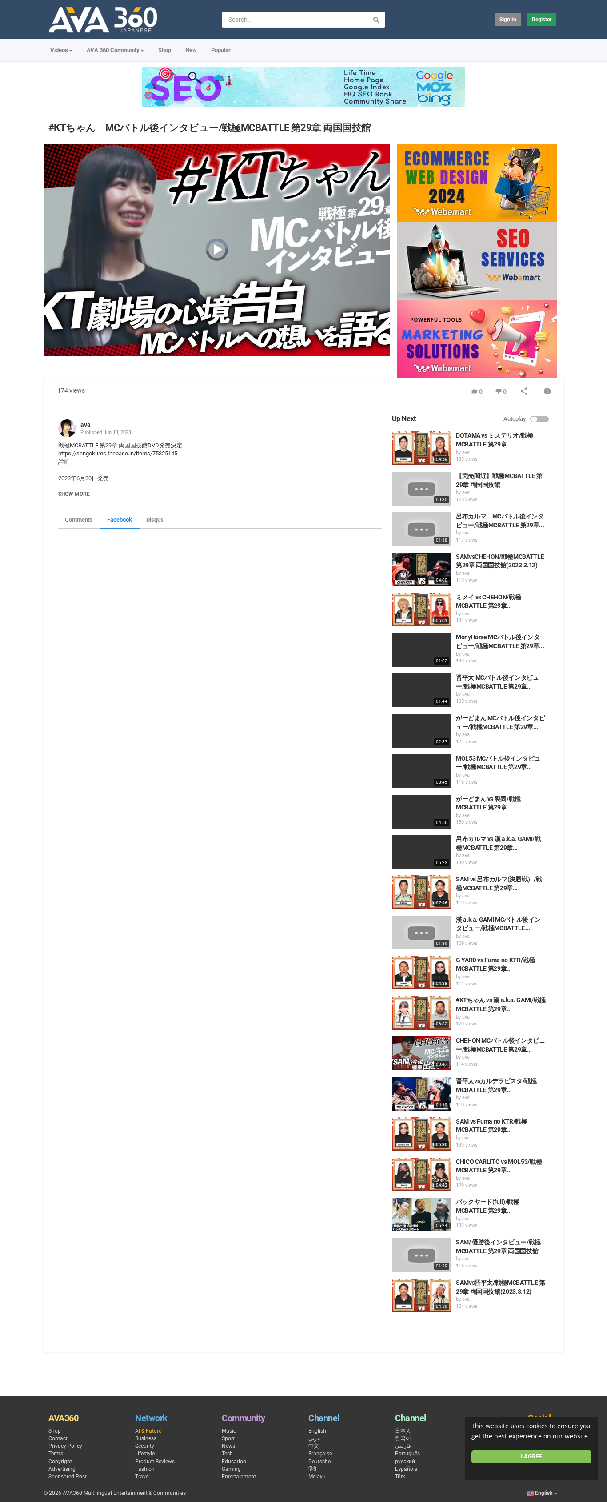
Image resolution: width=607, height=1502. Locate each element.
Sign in (507, 19)
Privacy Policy (65, 1446)
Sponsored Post (67, 1477)
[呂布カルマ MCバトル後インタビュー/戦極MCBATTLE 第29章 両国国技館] (421, 529)
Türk (400, 1477)
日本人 (403, 1431)
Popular (221, 50)
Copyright (60, 1461)
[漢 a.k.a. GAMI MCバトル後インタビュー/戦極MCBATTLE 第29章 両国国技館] (421, 932)
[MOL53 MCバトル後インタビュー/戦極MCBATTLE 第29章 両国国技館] (421, 771)
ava (85, 424)
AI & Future (148, 1431)
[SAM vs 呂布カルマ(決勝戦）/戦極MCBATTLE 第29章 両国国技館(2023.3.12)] (421, 892)
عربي (314, 1438)
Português (407, 1453)
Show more (74, 494)
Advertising (62, 1469)
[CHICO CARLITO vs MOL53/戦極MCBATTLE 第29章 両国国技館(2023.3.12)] (421, 1174)
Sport (228, 1438)
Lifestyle (145, 1453)
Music (229, 1431)
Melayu (317, 1477)
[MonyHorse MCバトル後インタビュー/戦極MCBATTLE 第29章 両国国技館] (421, 650)
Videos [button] (59, 50)
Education (234, 1461)
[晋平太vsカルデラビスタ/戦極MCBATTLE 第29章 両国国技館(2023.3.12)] (421, 1094)
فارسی (403, 1446)
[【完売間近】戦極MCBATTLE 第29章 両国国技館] (421, 489)
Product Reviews (155, 1461)
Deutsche (319, 1461)
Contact (58, 1438)
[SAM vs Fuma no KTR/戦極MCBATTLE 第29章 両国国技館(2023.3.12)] (421, 1134)
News (228, 1446)
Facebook (119, 519)
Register (541, 19)
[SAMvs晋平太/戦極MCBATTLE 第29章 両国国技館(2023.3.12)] (421, 1295)
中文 (313, 1446)
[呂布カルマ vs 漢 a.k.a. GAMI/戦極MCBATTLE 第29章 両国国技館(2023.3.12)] (421, 852)
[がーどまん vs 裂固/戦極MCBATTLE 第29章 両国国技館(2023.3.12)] (421, 812)
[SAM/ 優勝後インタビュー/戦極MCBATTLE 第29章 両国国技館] (421, 1255)
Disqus (155, 519)
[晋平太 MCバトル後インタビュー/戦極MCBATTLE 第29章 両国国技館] (421, 690)
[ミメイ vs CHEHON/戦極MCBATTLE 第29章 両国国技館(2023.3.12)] (421, 610)
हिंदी (312, 1469)
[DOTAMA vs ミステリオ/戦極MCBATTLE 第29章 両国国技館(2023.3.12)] (421, 448)
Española (406, 1469)
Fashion (145, 1469)
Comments (79, 519)
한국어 (403, 1438)
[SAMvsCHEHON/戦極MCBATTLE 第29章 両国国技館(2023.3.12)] (421, 569)
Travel (142, 1477)
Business (145, 1438)
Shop (164, 50)
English (317, 1431)
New (191, 50)
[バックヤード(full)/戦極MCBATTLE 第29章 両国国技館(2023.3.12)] (421, 1214)
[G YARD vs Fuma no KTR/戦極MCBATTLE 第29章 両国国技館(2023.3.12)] (421, 973)
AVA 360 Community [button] (113, 50)
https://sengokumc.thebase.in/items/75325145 (117, 453)
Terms (55, 1453)
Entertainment (239, 1477)
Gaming (231, 1469)
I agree (531, 1456)
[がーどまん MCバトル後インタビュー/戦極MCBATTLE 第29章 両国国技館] (421, 731)
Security (144, 1446)
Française (320, 1453)
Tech (227, 1453)
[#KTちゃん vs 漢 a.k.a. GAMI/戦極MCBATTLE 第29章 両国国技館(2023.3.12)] (421, 1013)
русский (405, 1461)
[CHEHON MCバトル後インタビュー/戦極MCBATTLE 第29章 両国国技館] (421, 1053)
